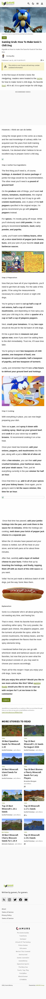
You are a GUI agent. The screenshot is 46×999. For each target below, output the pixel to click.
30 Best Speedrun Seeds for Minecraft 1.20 (11, 744)
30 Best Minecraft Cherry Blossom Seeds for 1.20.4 (10, 838)
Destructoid (23, 955)
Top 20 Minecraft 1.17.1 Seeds (32, 807)
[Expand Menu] (37, 3)
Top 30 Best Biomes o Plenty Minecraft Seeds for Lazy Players (33, 773)
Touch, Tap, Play (23, 970)
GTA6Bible (23, 979)
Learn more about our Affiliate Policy (12, 712)
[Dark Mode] (33, 3)
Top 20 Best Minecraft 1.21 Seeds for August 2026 (33, 744)
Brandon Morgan (30, 781)
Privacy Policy (7, 915)
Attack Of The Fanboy (23, 942)
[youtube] (26, 899)
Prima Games (23, 945)
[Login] (42, 3)
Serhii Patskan (7, 750)
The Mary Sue (23, 967)
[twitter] (15, 899)
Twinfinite (23, 936)
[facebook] (20, 899)
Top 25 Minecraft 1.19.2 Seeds (32, 836)
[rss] (4, 899)
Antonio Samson (8, 844)
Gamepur (23, 939)
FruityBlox (23, 973)
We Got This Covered (23, 951)
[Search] (28, 3)
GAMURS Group (40, 985)
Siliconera (23, 948)
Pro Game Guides (23, 933)
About (4, 909)
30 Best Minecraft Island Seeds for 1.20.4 (10, 772)
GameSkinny (23, 961)
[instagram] (9, 899)
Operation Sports (23, 964)
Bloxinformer (23, 976)
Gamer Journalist (23, 958)
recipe (39, 78)
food (4, 85)
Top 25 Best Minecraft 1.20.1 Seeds (9, 808)
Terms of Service (7, 912)
